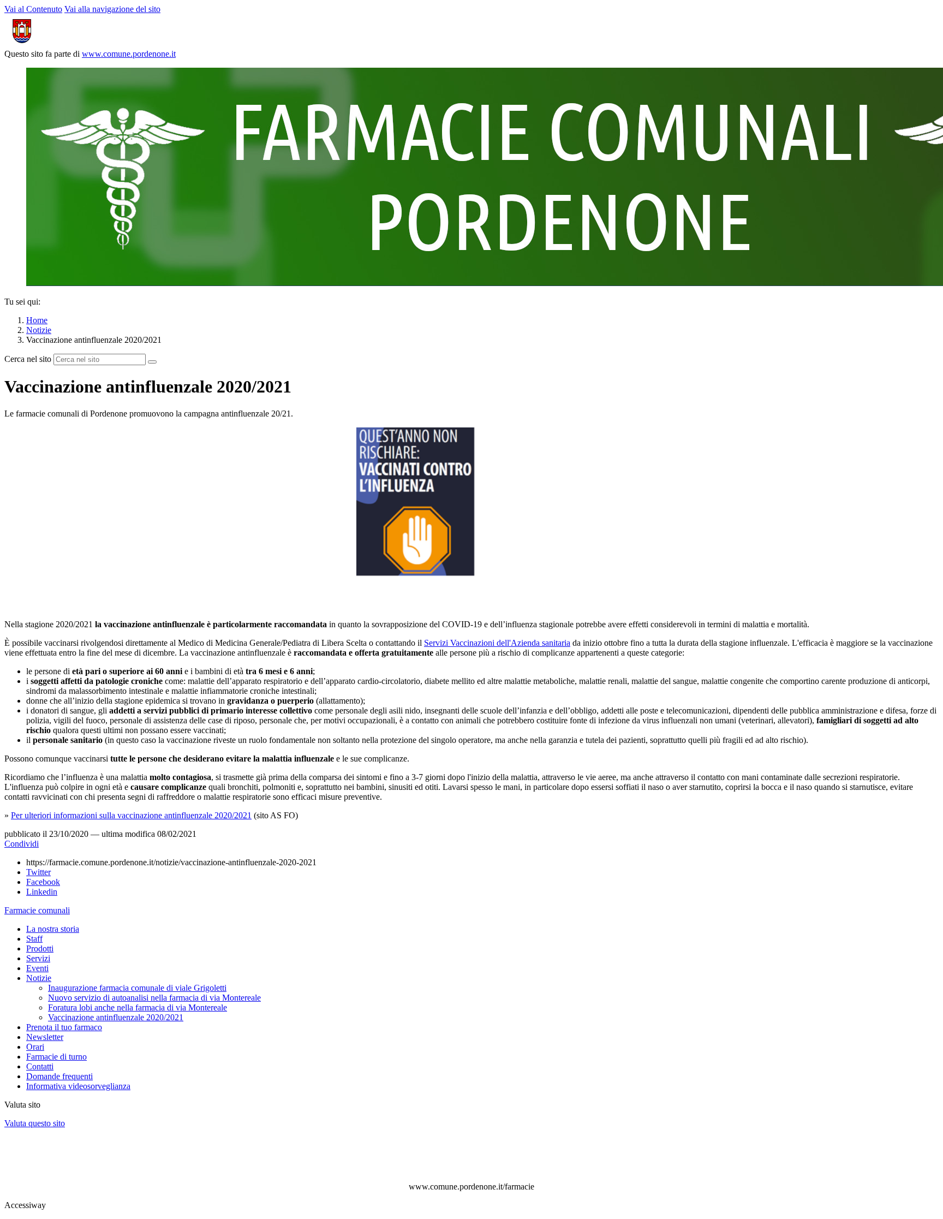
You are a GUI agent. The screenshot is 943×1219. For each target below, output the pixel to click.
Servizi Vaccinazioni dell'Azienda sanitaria (497, 642)
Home (36, 320)
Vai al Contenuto (33, 9)
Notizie (38, 330)
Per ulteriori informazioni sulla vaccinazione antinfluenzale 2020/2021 (131, 815)
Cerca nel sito (27, 359)
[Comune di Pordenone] (61, 44)
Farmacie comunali (37, 910)
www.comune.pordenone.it (129, 53)
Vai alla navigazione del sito (112, 9)
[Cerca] (152, 362)
